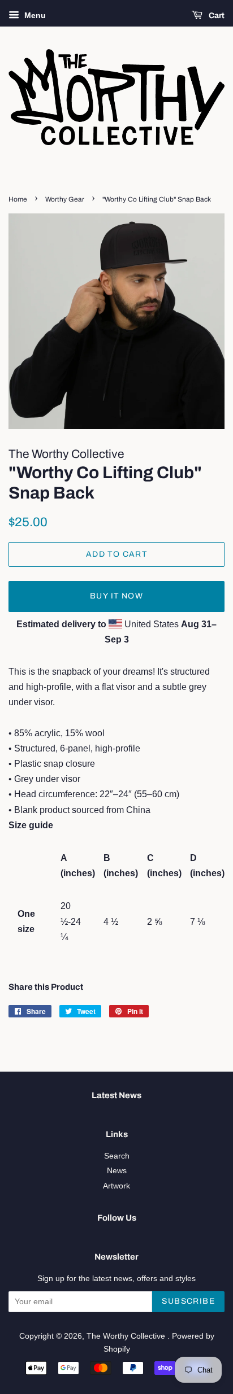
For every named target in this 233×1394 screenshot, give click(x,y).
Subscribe (188, 1301)
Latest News (116, 1095)
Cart (216, 15)
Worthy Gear (64, 199)
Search (117, 1156)
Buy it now (116, 596)
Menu (34, 15)
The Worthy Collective (127, 1336)
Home (17, 199)
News (117, 1170)
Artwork (116, 1186)
